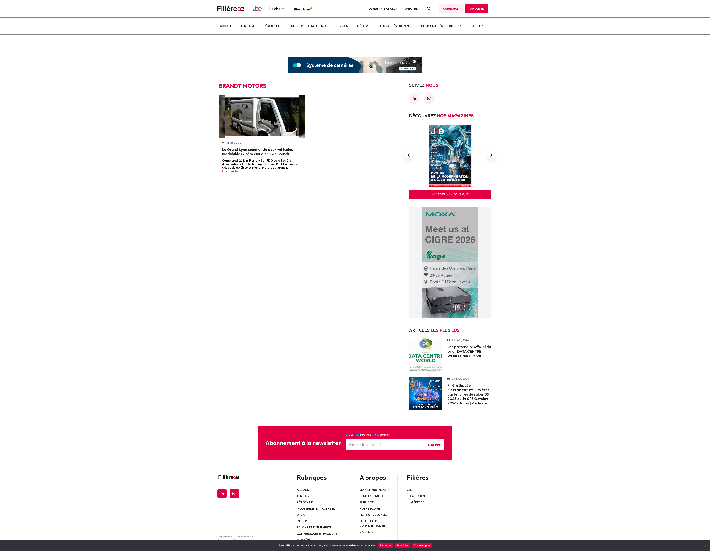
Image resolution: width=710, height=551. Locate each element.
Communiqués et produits (441, 26)
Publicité (366, 502)
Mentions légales (373, 515)
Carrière (477, 26)
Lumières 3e (415, 502)
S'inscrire (434, 444)
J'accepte (385, 545)
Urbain (342, 26)
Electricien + (417, 496)
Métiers (363, 26)
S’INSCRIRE (476, 8)
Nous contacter (372, 496)
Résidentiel (273, 26)
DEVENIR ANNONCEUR (383, 8)
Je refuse (402, 545)
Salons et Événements (395, 26)
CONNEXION (451, 8)
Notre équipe (369, 508)
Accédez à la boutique (450, 194)
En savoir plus (422, 545)
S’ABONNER (412, 8)
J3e (409, 489)
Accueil (226, 26)
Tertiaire (248, 26)
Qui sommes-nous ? (374, 489)
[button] (409, 155)
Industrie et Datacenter (309, 26)
